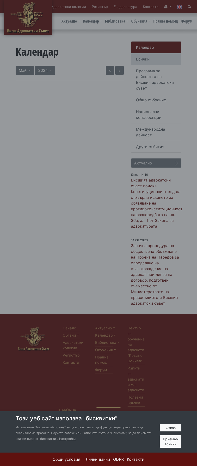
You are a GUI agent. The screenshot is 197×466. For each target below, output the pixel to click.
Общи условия (66, 459)
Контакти (135, 459)
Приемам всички (171, 441)
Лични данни (98, 459)
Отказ (171, 428)
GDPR (118, 459)
